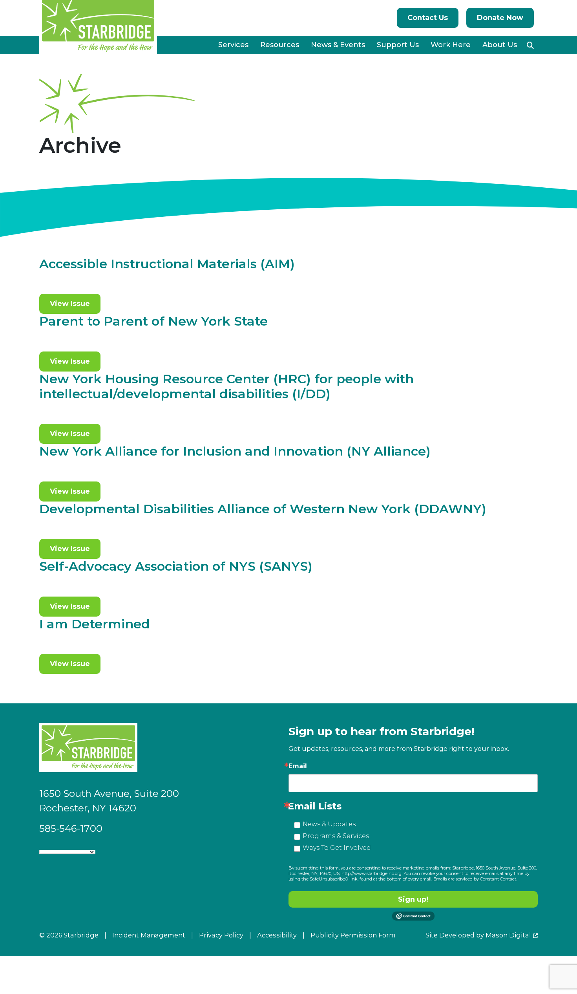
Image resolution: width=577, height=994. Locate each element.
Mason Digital (508, 935)
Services (233, 44)
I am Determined (94, 624)
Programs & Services (336, 836)
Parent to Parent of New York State (153, 321)
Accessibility (277, 935)
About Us (499, 44)
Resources (279, 44)
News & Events (338, 44)
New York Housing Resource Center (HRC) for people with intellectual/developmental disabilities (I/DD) (226, 386)
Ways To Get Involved (337, 847)
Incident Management (148, 935)
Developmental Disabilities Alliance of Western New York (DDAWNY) (262, 508)
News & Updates (329, 824)
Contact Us (427, 17)
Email (297, 766)
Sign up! (413, 899)
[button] (530, 45)
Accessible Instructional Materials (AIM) (167, 263)
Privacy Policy (221, 935)
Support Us (398, 44)
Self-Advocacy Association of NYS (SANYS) (175, 566)
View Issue (70, 303)
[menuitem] (233, 45)
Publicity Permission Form (353, 935)
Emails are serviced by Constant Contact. (475, 879)
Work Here (451, 44)
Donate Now (500, 17)
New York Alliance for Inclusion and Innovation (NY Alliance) (235, 451)
